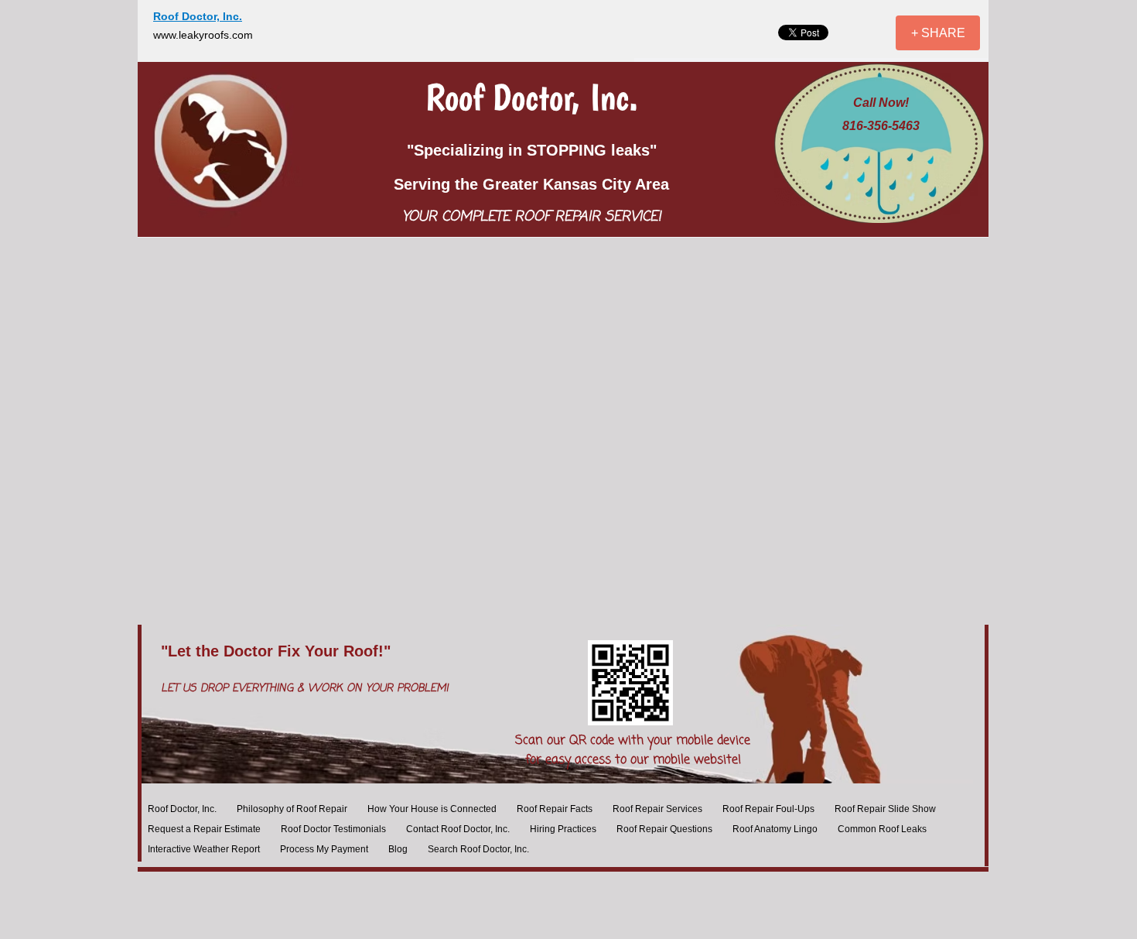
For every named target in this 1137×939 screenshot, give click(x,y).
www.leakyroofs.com (203, 35)
